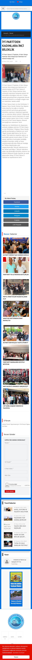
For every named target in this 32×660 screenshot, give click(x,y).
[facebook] (12, 4)
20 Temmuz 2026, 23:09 (20, 532)
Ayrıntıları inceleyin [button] (18, 652)
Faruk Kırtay (14, 564)
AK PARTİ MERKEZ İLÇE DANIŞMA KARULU (16, 255)
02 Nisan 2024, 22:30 (19, 524)
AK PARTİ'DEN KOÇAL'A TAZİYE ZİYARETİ (15, 343)
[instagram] (17, 4)
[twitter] (14, 4)
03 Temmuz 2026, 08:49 (20, 541)
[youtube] (22, 4)
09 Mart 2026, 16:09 (7, 61)
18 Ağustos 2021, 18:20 (20, 507)
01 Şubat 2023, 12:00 (19, 516)
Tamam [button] (16, 657)
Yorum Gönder (10, 491)
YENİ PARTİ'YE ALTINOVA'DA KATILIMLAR (16, 275)
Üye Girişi (12, 2)
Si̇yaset (11, 33)
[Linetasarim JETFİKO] (16, 621)
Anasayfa (5, 33)
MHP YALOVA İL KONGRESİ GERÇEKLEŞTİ (15, 386)
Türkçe (20, 2)
